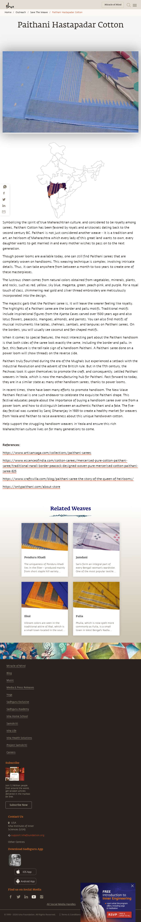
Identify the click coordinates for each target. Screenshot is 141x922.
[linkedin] (3, 205)
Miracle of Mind (16, 666)
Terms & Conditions (71, 914)
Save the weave (39, 12)
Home (8, 12)
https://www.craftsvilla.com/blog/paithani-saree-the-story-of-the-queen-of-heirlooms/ (68, 479)
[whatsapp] (4, 186)
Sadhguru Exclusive (18, 702)
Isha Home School (17, 716)
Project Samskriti (17, 745)
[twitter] (3, 199)
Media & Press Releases (20, 687)
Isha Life (11, 730)
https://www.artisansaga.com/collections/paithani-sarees (47, 453)
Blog (9, 673)
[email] (3, 211)
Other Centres (16, 842)
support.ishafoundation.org (27, 835)
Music (10, 680)
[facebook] (4, 193)
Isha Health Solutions (19, 738)
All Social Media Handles (61, 904)
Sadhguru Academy (18, 709)
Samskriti (12, 723)
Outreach (21, 12)
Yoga (9, 694)
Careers (11, 752)
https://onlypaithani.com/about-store (31, 487)
